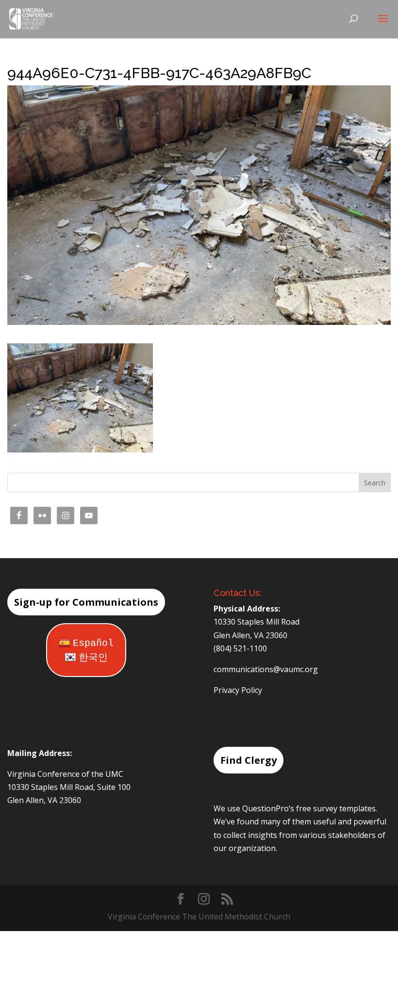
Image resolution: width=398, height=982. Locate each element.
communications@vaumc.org (266, 669)
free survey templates (336, 808)
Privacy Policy (238, 690)
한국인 (93, 657)
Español (93, 643)
